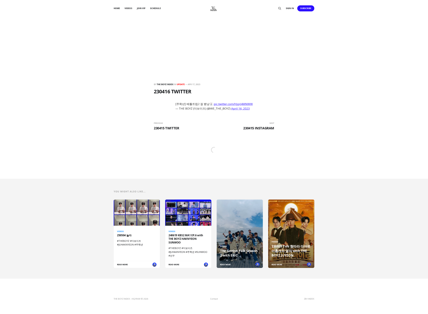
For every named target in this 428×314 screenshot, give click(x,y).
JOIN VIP (141, 8)
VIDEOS (128, 8)
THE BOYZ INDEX (165, 84)
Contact (214, 298)
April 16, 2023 (240, 108)
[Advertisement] (214, 41)
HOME (117, 8)
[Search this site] (279, 8)
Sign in (290, 8)
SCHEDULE (155, 8)
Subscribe (305, 8)
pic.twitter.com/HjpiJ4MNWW (233, 104)
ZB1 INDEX (309, 298)
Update (181, 84)
